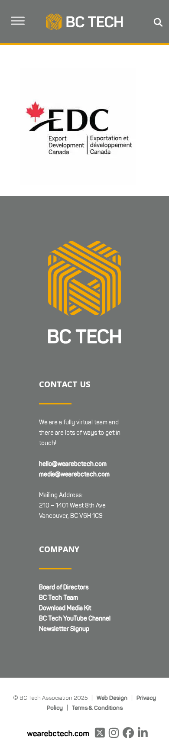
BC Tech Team (58, 597)
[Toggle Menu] (18, 20)
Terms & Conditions (97, 707)
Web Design (112, 697)
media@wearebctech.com (74, 474)
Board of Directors (63, 587)
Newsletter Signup (64, 629)
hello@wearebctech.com (73, 464)
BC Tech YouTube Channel (74, 618)
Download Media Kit (65, 608)
